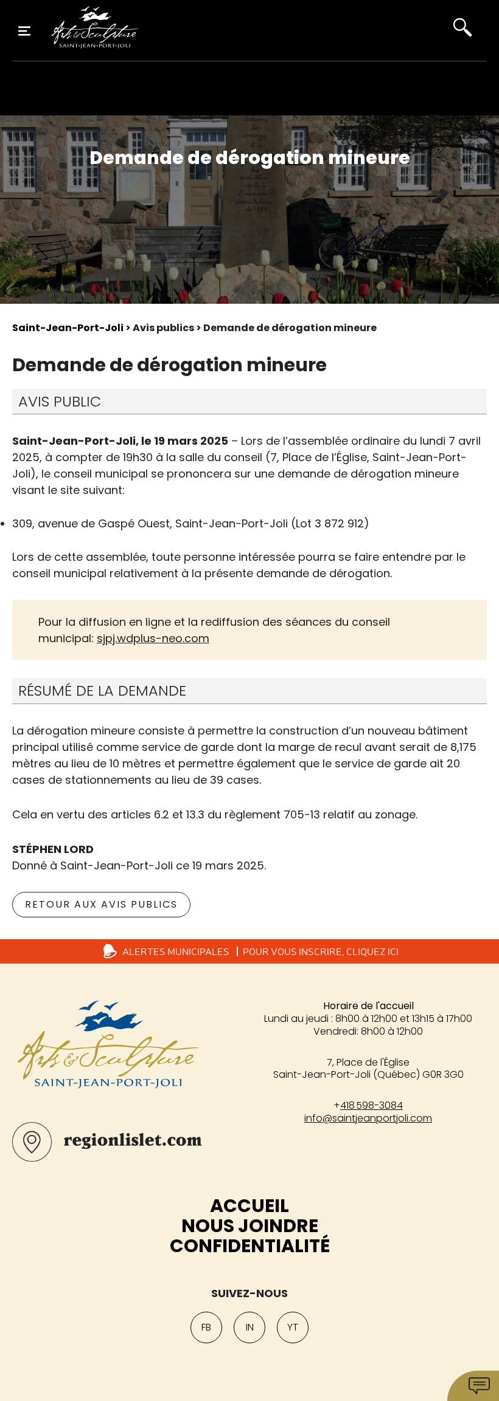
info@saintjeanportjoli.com (368, 1118)
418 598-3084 (371, 1105)
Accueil (249, 1206)
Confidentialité (250, 1246)
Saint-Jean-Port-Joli (68, 328)
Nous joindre (249, 1226)
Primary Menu (24, 31)
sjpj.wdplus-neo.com (153, 638)
